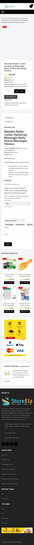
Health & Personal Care (12, 18)
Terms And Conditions (8, 469)
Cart (2, 508)
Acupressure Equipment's (19, 103)
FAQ (2, 494)
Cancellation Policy (7, 464)
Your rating (8, 200)
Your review (8, 206)
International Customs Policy (9, 479)
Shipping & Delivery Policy (9, 474)
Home (3, 18)
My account (5, 518)
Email (6, 234)
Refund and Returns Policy (9, 484)
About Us (4, 455)
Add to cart (20, 91)
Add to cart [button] (9, 282)
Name (6, 227)
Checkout (4, 523)
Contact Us (4, 498)
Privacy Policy (5, 459)
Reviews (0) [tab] (8, 121)
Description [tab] (9, 118)
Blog (2, 513)
